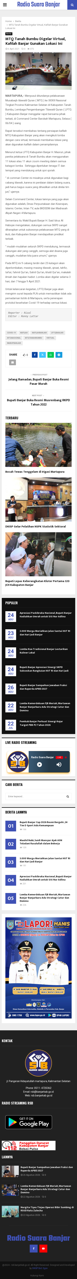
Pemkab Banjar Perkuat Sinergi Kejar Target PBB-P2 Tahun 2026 (41, 723)
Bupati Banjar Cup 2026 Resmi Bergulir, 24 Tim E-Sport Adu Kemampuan (44, 823)
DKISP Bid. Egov (40, 1268)
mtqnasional (14, 338)
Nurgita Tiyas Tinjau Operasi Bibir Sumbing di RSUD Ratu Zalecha (47, 1209)
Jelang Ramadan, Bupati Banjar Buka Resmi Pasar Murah (38, 382)
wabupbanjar (14, 343)
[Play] (39, 765)
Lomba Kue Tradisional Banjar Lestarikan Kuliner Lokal (44, 651)
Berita (8, 34)
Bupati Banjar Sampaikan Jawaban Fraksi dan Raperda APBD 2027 (43, 687)
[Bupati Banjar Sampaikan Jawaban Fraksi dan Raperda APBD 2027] (10, 1171)
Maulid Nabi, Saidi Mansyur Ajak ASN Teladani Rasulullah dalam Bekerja (41, 842)
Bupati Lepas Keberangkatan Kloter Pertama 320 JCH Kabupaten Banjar (37, 583)
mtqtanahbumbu (33, 338)
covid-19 (11, 333)
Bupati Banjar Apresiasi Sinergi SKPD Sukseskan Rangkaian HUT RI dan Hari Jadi (44, 669)
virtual (50, 338)
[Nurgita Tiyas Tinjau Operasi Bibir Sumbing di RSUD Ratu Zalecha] (10, 1211)
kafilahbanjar (39, 333)
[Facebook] (34, 1249)
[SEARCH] (68, 796)
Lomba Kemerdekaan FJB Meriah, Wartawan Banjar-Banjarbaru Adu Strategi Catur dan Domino (45, 707)
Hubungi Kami (37, 1275)
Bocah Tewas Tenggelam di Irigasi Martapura (34, 471)
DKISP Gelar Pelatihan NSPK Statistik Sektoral (35, 526)
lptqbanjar (57, 333)
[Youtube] (43, 1249)
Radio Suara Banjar (38, 4)
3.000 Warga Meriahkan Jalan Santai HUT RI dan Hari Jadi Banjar (45, 633)
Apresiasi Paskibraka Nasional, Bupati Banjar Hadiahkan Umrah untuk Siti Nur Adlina (46, 615)
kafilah (24, 333)
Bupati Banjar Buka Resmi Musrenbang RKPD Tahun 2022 (38, 402)
